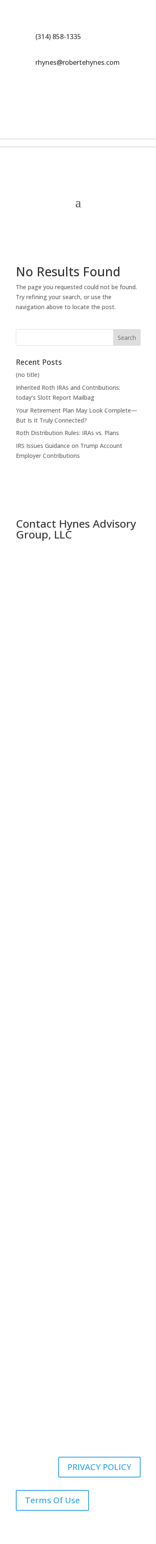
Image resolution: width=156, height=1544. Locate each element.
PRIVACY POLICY (99, 1467)
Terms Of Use (52, 1500)
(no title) (28, 375)
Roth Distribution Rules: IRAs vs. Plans (67, 433)
